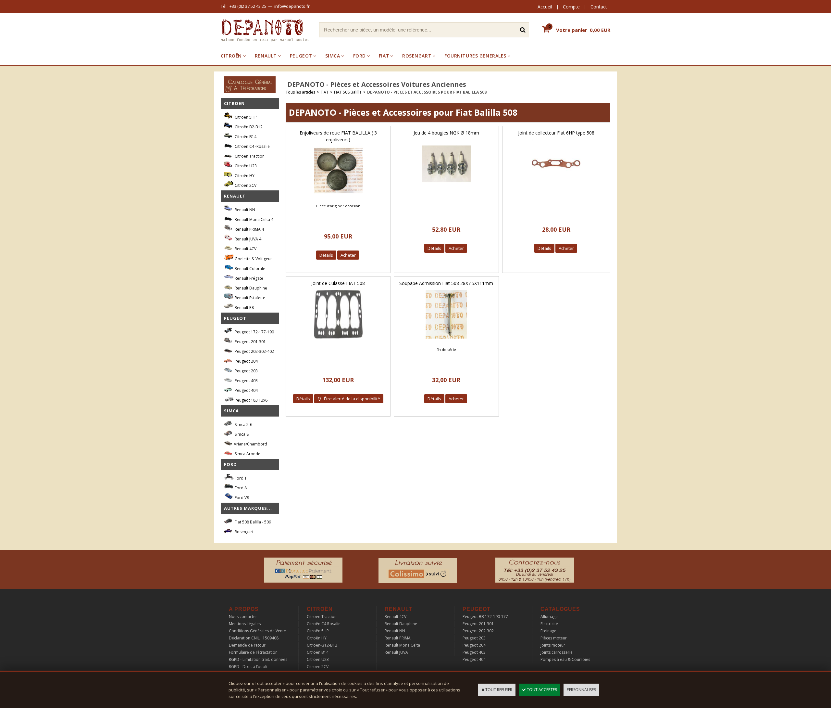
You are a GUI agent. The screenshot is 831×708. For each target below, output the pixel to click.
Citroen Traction (322, 616)
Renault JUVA (396, 652)
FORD (359, 56)
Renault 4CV (245, 248)
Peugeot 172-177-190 (254, 332)
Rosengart (244, 531)
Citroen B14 (318, 652)
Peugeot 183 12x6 (250, 400)
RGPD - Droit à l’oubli (248, 666)
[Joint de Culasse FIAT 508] (338, 340)
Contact (598, 7)
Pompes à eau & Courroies (565, 659)
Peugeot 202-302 (478, 631)
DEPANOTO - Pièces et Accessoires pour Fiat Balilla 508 (427, 92)
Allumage (549, 616)
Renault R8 (244, 307)
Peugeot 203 (246, 371)
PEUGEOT (301, 56)
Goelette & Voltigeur (253, 259)
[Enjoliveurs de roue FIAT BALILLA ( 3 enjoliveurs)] (338, 197)
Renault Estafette (249, 298)
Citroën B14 (245, 136)
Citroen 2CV (318, 666)
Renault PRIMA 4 (249, 229)
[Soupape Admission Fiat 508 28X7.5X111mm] (446, 340)
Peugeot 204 (246, 361)
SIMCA (332, 56)
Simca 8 (241, 434)
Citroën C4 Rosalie (324, 623)
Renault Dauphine (250, 288)
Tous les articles (300, 92)
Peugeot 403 (246, 380)
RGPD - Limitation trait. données (258, 659)
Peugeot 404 (246, 390)
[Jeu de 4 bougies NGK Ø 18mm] (446, 190)
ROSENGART (416, 56)
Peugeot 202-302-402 (254, 351)
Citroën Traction (249, 156)
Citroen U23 (318, 659)
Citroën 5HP (245, 117)
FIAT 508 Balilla (348, 92)
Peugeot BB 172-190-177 (485, 616)
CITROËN (231, 56)
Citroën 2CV (245, 185)
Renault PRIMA (398, 638)
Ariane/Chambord (250, 444)
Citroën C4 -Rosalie (252, 146)
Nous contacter (243, 616)
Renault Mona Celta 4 (253, 219)
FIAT (384, 56)
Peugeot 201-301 (250, 341)
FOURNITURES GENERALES (475, 56)
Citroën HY (244, 175)
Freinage (548, 631)
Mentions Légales (245, 623)
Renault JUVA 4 (247, 239)
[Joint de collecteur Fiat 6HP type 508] (556, 190)
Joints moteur (552, 645)
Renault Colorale (249, 268)
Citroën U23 (245, 166)
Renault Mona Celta (402, 645)
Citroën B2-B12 (248, 127)
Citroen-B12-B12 (322, 645)
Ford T (240, 478)
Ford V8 (241, 497)
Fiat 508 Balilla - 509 (252, 522)
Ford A (240, 488)
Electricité (549, 623)
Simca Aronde (247, 454)
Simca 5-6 (243, 424)
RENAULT (266, 56)
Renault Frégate (248, 278)
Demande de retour (247, 645)
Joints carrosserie (556, 652)
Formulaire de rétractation (253, 652)
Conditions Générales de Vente (257, 631)
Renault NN (244, 209)
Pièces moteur (553, 638)
